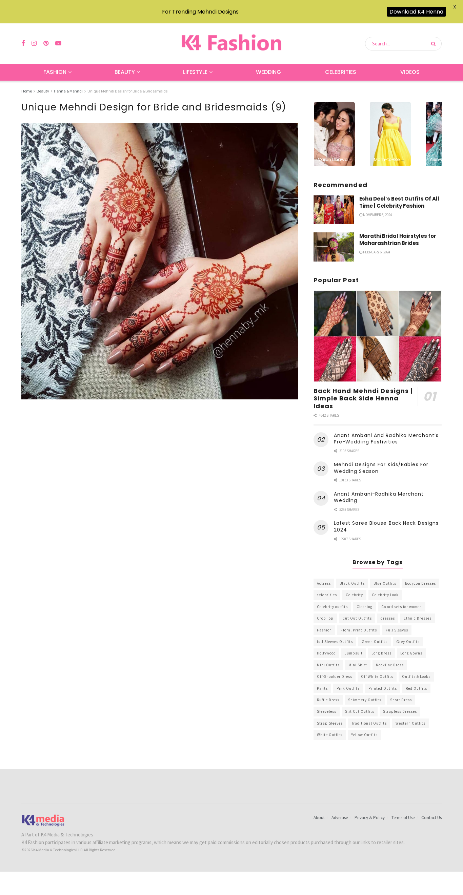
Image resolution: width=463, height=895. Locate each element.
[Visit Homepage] (231, 43)
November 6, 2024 (377, 214)
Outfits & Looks (416, 676)
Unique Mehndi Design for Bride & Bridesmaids (127, 90)
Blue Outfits (385, 583)
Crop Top (325, 618)
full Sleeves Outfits (335, 641)
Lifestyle (195, 72)
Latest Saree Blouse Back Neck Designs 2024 (386, 526)
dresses (388, 618)
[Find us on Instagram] (34, 43)
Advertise (339, 817)
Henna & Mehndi (68, 90)
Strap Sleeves (330, 723)
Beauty (125, 72)
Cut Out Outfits (357, 618)
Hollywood (326, 653)
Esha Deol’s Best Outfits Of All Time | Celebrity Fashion (399, 202)
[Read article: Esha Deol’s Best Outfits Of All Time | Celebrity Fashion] (334, 209)
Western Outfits (410, 723)
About (319, 817)
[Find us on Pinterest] (45, 43)
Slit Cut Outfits (359, 711)
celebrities (327, 594)
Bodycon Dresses (420, 583)
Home (26, 90)
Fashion (54, 72)
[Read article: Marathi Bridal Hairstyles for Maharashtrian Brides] (334, 247)
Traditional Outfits (369, 723)
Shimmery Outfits (364, 700)
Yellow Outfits (364, 734)
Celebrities (340, 72)
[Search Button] (435, 43)
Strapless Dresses (400, 711)
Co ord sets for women (401, 606)
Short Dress (401, 700)
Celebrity (354, 594)
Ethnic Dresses (417, 618)
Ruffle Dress (328, 700)
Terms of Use (403, 817)
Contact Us (431, 817)
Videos (410, 72)
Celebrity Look (385, 594)
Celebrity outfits (332, 606)
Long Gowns (411, 653)
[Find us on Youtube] (58, 43)
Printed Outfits (382, 688)
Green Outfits (374, 641)
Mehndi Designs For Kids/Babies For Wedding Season (381, 468)
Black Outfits (352, 583)
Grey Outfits (408, 641)
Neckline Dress (390, 665)
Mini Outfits (328, 665)
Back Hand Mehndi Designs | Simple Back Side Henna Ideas (363, 398)
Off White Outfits (377, 676)
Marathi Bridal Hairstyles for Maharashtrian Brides (397, 239)
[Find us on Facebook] (23, 43)
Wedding (268, 72)
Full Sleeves (397, 630)
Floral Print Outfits (359, 630)
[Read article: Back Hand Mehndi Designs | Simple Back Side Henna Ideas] (378, 336)
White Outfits (329, 734)
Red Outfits (416, 688)
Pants (322, 688)
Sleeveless (326, 711)
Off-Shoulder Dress (334, 676)
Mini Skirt (357, 665)
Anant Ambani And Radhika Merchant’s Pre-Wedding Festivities (386, 438)
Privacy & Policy (370, 817)
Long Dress (381, 653)
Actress (324, 583)
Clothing (365, 606)
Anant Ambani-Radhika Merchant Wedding (379, 497)
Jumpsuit (354, 653)
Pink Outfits (348, 688)
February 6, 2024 (376, 252)
